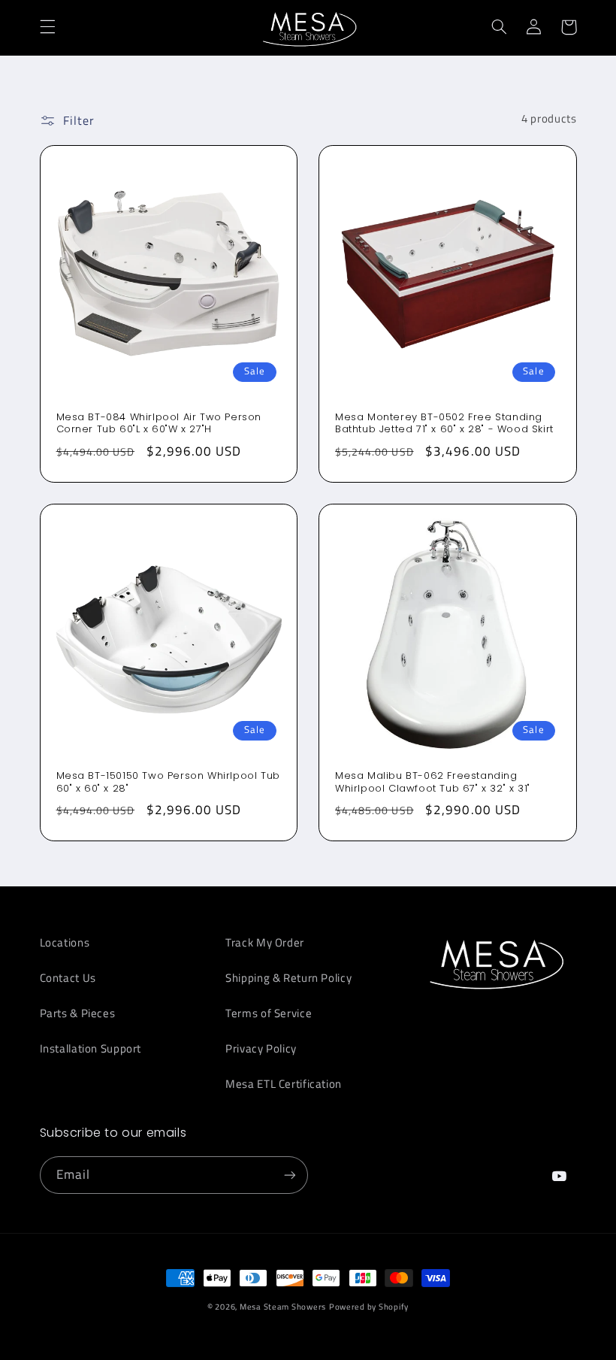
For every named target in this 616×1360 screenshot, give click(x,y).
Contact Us (68, 977)
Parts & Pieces (78, 1013)
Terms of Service (268, 1013)
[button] (47, 27)
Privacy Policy (261, 1048)
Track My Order (264, 942)
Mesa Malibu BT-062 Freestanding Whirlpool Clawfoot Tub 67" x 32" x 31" (432, 782)
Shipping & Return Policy (288, 977)
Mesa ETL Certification (283, 1083)
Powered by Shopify (369, 1307)
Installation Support (91, 1048)
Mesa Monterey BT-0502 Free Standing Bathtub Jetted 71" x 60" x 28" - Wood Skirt (444, 424)
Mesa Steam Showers (283, 1307)
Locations (65, 942)
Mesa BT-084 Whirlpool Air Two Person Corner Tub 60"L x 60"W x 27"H (159, 424)
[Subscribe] (290, 1174)
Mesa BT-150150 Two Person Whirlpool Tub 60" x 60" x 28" (168, 782)
